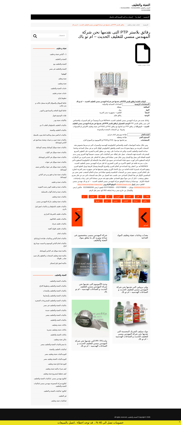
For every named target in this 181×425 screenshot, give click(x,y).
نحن (106, 201)
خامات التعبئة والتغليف (58, 88)
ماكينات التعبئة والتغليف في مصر (54, 305)
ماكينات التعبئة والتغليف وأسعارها (54, 296)
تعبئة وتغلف (62, 79)
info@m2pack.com (123, 184)
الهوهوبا (63, 74)
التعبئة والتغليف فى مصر (57, 69)
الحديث (128, 196)
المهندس (117, 196)
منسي (116, 201)
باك (101, 196)
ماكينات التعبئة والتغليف (58, 281)
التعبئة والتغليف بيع (59, 64)
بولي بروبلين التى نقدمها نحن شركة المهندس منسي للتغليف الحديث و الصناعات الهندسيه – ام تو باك (132, 289)
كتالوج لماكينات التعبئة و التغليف (55, 391)
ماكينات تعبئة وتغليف (59, 197)
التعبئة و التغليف (60, 59)
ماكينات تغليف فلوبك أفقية (57, 229)
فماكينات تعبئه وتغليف (58, 401)
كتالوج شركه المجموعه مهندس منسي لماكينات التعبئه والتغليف (50, 385)
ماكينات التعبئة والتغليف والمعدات (54, 291)
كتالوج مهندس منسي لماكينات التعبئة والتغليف (50, 378)
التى (137, 196)
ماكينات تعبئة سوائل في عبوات (55, 162)
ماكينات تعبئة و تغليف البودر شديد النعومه (52, 187)
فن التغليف (62, 396)
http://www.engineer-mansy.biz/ (90, 184)
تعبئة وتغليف (62, 83)
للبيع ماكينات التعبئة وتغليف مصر (55, 359)
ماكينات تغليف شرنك (59, 224)
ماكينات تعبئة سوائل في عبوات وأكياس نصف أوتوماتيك (50, 168)
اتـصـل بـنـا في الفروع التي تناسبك (121, 17)
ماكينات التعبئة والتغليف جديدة (55, 310)
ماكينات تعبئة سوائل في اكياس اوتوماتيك (52, 157)
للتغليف (125, 201)
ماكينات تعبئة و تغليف (59, 182)
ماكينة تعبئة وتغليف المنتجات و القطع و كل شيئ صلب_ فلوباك (49, 257)
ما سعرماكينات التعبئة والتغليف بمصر (53, 344)
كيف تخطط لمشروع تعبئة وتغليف (54, 374)
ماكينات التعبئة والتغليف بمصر (56, 315)
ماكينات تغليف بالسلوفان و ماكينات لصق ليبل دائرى (50, 208)
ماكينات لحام (61, 233)
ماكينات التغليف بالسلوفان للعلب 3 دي (53, 125)
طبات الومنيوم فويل (59, 115)
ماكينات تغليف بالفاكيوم (58, 219)
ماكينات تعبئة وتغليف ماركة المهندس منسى (51, 201)
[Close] (179, 421)
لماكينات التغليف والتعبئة (57, 349)
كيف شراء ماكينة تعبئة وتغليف (56, 369)
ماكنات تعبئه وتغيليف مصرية (56, 330)
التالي (78, 210)
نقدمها (98, 201)
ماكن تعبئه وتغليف (60, 339)
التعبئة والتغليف (141, 5)
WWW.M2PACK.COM (142, 187)
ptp (147, 196)
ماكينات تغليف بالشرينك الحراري (55, 214)
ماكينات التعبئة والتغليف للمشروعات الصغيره (50, 300)
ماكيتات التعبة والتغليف (58, 320)
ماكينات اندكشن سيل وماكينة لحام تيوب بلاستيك (49, 135)
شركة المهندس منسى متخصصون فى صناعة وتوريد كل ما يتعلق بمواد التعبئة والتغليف (90, 237)
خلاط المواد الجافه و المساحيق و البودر (53, 110)
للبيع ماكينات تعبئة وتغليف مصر (55, 354)
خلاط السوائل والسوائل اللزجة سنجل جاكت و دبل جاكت (50, 104)
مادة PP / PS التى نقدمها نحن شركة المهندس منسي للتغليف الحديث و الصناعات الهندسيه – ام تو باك (91, 343)
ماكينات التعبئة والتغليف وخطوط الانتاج (52, 286)
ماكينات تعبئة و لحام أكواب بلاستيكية (53, 192)
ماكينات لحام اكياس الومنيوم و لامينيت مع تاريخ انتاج (50, 244)
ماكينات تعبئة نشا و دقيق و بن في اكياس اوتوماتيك (52, 176)
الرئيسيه (146, 17)
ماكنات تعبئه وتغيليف (59, 325)
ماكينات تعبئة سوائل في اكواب (55, 152)
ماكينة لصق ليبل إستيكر (58, 263)
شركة (136, 201)
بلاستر (92, 196)
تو (83, 196)
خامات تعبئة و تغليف (144, 65)
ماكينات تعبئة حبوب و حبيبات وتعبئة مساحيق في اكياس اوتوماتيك (49, 141)
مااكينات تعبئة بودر (60, 120)
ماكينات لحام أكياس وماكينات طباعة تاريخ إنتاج (50, 238)
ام (108, 196)
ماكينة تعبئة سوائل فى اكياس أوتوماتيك (53, 251)
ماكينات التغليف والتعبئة (58, 130)
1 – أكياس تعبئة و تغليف (58, 54)
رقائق (145, 201)
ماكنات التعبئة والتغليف (58, 335)
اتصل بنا (138, 17)
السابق (146, 225)
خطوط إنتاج (62, 98)
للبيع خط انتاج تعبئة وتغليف (57, 364)
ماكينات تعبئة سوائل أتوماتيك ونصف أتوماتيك (51, 147)
